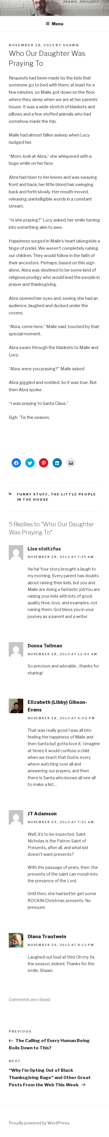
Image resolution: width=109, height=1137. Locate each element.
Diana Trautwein (47, 936)
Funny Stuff (32, 494)
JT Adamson (42, 814)
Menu (57, 23)
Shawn (71, 45)
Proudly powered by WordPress (39, 1122)
